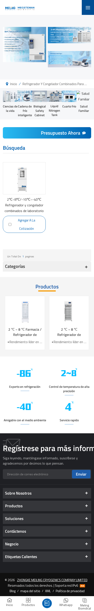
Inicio (13, 84)
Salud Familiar (83, 108)
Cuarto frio (69, 106)
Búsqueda (14, 148)
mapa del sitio (30, 591)
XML (48, 591)
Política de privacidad (70, 591)
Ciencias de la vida (10, 108)
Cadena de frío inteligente (25, 110)
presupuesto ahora (60, 133)
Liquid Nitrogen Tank (54, 110)
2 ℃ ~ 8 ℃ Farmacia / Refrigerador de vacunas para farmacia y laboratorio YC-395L (25, 332)
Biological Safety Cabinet (39, 110)
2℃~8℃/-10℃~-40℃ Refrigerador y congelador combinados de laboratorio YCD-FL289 (24, 204)
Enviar (81, 474)
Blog (13, 591)
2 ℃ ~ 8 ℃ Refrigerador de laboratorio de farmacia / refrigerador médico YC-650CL (69, 332)
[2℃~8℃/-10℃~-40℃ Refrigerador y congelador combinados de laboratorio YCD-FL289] (24, 178)
